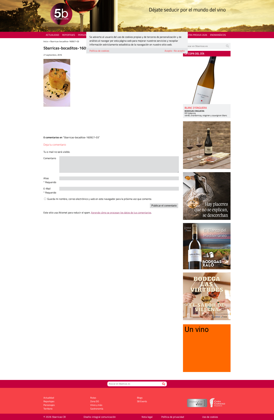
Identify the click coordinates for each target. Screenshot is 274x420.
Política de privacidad (172, 417)
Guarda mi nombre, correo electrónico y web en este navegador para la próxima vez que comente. (99, 199)
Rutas (93, 397)
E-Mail (47, 188)
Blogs (140, 397)
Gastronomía (96, 408)
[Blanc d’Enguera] (207, 80)
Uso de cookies (210, 417)
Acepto (168, 51)
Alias (46, 178)
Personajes (84, 35)
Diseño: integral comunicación (100, 417)
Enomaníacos (218, 35)
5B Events (142, 401)
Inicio (45, 41)
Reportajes (68, 35)
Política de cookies (99, 51)
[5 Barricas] (61, 14)
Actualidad (52, 35)
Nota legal (147, 417)
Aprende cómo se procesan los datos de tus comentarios (121, 212)
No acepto (179, 51)
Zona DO (94, 401)
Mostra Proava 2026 (195, 35)
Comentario (49, 158)
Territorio (47, 408)
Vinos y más (96, 405)
